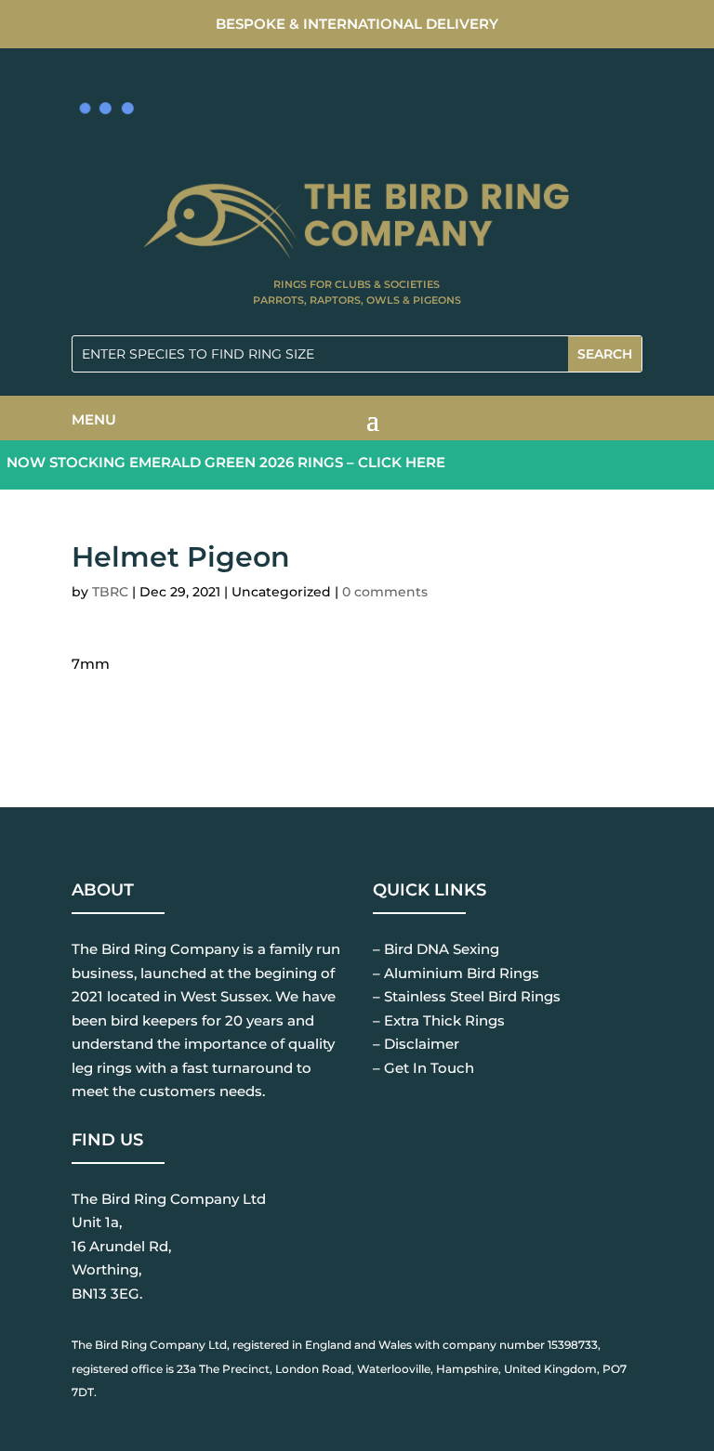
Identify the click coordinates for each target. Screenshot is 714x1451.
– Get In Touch (423, 1068)
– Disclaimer (416, 1043)
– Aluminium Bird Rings (456, 973)
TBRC (110, 591)
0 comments (385, 591)
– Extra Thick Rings (439, 1020)
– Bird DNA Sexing (436, 949)
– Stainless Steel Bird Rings (467, 996)
